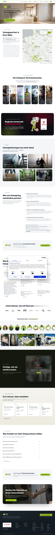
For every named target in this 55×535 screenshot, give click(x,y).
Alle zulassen (40, 276)
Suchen (49, 32)
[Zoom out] (23, 60)
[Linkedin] (7, 529)
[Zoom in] (23, 59)
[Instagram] (5, 529)
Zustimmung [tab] (15, 260)
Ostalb (42, 524)
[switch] (22, 273)
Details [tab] (27, 260)
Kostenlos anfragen (45, 245)
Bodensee (48, 524)
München (48, 527)
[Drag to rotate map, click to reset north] (23, 61)
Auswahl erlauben (27, 276)
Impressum (25, 524)
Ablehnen (15, 276)
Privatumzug (34, 524)
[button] (26, 1)
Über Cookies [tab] (40, 260)
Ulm (41, 530)
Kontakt (16, 524)
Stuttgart (42, 527)
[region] (37, 46)
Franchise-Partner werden (11, 500)
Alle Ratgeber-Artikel (7, 418)
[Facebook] (3, 529)
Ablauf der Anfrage (7, 461)
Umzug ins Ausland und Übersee (35, 528)
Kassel (48, 530)
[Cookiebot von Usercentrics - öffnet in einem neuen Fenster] (42, 257)
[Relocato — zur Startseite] (5, 514)
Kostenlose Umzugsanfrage (45, 514)
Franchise (16, 527)
